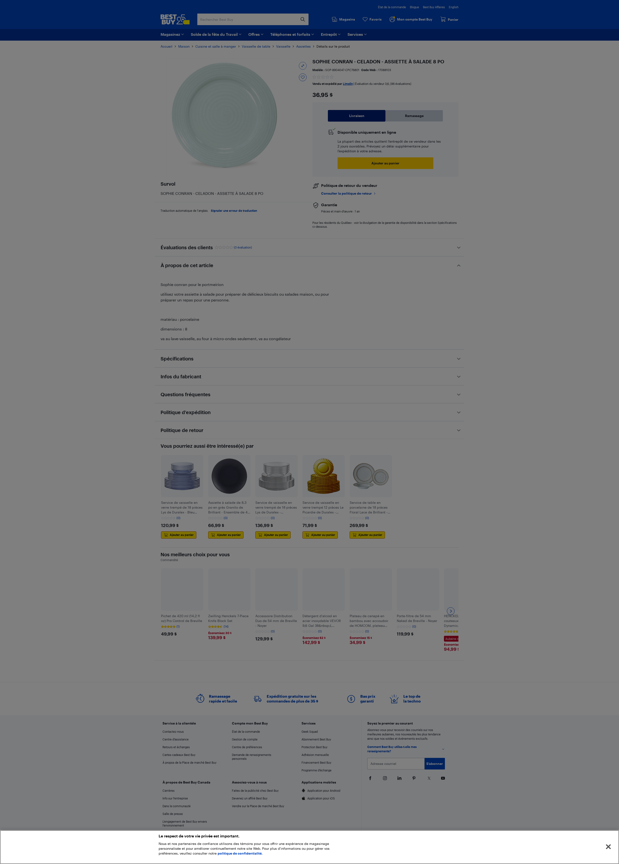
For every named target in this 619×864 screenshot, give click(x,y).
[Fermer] (608, 847)
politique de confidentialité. (240, 853)
